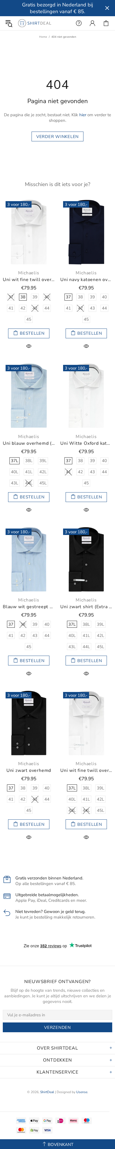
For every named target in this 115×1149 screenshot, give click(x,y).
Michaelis (28, 273)
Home (43, 37)
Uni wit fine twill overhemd (29, 280)
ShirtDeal (34, 23)
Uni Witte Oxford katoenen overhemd (86, 443)
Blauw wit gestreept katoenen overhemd (29, 607)
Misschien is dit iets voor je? (57, 184)
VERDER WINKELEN (57, 136)
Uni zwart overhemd (28, 771)
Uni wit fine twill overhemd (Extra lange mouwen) (86, 771)
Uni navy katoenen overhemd (86, 280)
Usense (81, 1092)
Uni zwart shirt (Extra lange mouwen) (86, 607)
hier (82, 115)
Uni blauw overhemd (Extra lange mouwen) (29, 443)
